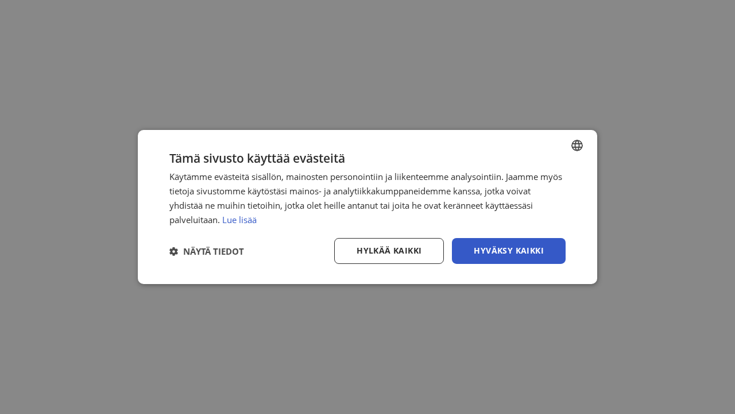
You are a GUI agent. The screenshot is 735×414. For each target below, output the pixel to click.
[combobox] (577, 145)
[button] (206, 251)
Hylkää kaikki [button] (389, 250)
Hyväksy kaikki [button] (509, 250)
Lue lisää (239, 219)
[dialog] (367, 207)
